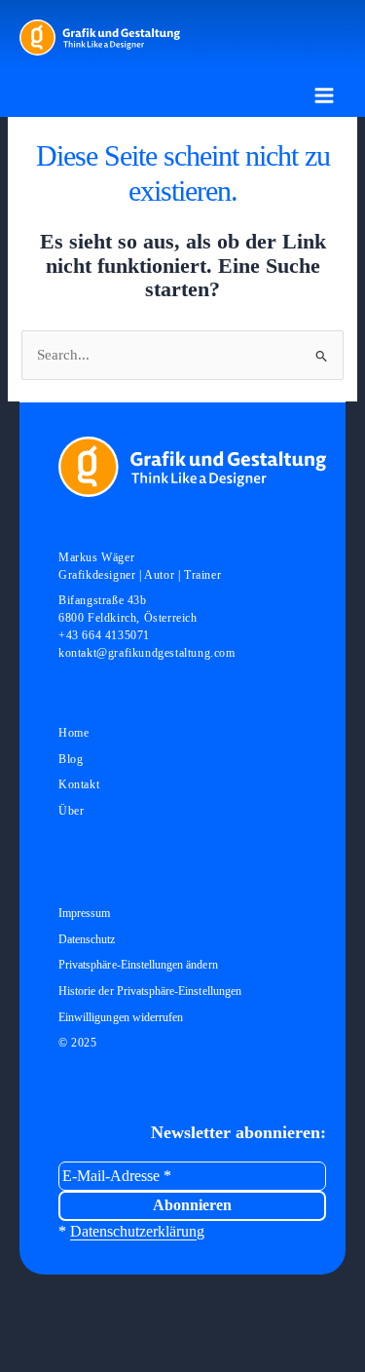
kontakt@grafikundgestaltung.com (147, 653)
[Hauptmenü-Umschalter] (324, 95)
